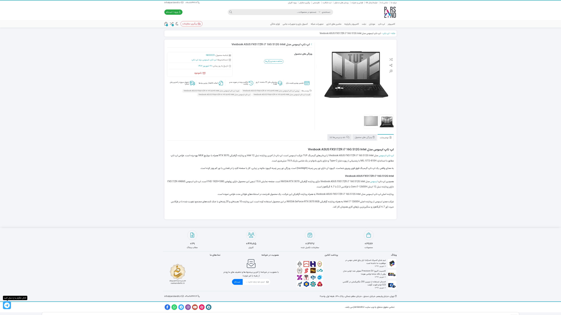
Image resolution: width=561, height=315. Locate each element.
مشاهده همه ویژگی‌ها (273, 61)
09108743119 (191, 2)
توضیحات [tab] (384, 137)
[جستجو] (231, 12)
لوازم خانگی (275, 24)
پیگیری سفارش (304, 2)
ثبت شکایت (327, 2)
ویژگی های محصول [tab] (363, 137)
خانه (393, 33)
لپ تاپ (381, 24)
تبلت (364, 24)
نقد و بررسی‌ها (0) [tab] (338, 137)
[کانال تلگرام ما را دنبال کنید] (7, 305)
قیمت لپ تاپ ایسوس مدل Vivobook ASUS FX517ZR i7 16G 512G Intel (282, 94)
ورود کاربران (292, 2)
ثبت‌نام (237, 281)
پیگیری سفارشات (190, 23)
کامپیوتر (391, 24)
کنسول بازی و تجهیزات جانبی (295, 24)
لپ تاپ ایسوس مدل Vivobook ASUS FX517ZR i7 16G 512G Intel (224, 94)
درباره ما (394, 2)
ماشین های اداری (333, 24)
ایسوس (206, 59)
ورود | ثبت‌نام (172, 12)
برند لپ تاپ (197, 59)
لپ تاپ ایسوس (386, 155)
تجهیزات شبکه (317, 24)
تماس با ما (384, 2)
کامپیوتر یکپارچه (351, 24)
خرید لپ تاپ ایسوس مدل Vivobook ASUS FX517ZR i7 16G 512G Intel (211, 90)
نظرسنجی (316, 2)
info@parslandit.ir (172, 2)
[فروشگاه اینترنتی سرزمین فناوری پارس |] (390, 12)
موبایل (372, 24)
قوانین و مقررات (357, 2)
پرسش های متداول (341, 2)
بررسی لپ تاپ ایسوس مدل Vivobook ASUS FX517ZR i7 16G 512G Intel (271, 90)
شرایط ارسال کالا (372, 2)
